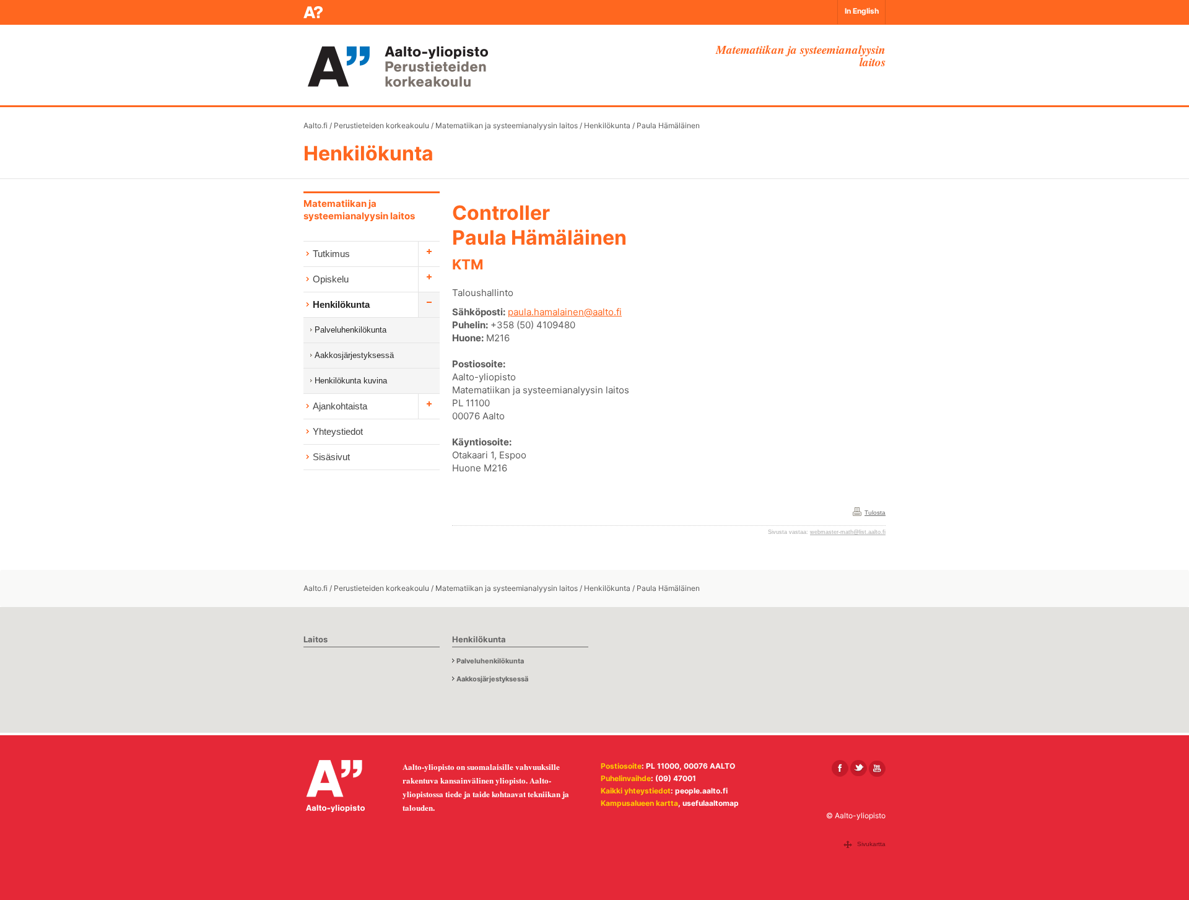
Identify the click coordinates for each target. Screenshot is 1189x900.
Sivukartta (871, 844)
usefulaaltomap (710, 803)
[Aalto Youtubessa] (877, 768)
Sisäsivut (331, 457)
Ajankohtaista (340, 406)
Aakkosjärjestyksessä (354, 355)
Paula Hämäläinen (668, 125)
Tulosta (875, 512)
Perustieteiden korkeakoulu (381, 125)
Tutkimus (331, 253)
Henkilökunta (607, 125)
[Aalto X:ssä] (858, 768)
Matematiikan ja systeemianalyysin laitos (506, 125)
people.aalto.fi (701, 790)
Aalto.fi (315, 125)
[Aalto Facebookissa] (840, 768)
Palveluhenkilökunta (350, 329)
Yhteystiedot (338, 431)
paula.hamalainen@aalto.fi (565, 312)
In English (862, 10)
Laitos (315, 639)
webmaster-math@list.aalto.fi (848, 532)
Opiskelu (331, 279)
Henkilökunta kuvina (351, 380)
